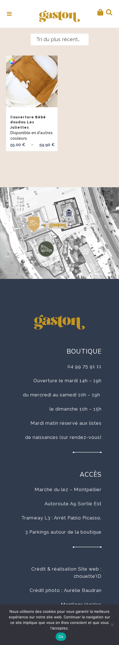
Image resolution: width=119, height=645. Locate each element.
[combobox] (59, 39)
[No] (112, 625)
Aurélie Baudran (83, 590)
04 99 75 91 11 (85, 366)
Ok (60, 636)
